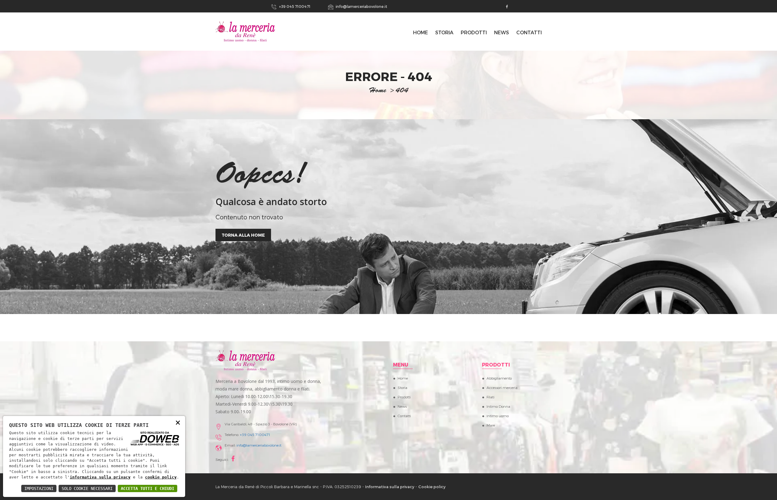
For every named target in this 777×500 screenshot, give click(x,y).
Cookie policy (432, 486)
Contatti (529, 32)
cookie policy (161, 477)
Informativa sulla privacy (389, 486)
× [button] (178, 422)
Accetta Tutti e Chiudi (147, 488)
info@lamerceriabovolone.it (361, 6)
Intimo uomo (498, 416)
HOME (420, 32)
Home (403, 378)
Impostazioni (38, 488)
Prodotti (474, 32)
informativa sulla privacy (100, 477)
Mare (491, 425)
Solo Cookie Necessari (87, 488)
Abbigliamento (499, 378)
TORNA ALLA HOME (243, 235)
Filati (490, 397)
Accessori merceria (502, 387)
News (501, 32)
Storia (444, 32)
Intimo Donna (498, 406)
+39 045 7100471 (294, 6)
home (377, 91)
